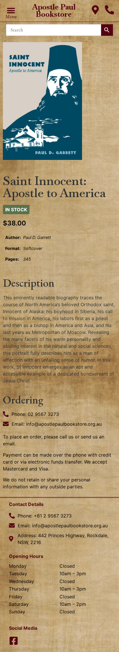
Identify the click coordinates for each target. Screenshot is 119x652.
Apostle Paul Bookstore (54, 10)
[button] (10, 10)
